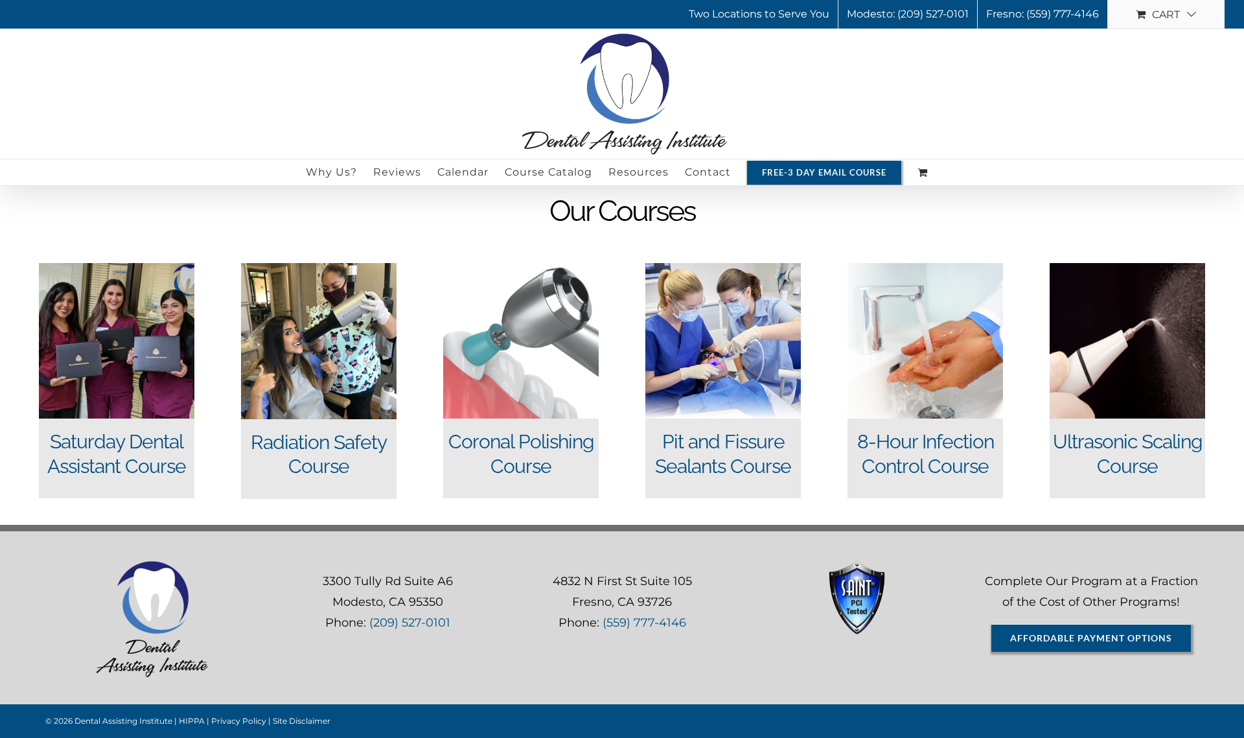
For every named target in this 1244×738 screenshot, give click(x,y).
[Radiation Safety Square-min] (319, 269)
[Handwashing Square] (925, 269)
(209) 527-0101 (409, 623)
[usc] (1127, 269)
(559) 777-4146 (644, 623)
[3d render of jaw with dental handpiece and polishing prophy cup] (521, 269)
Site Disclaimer (301, 721)
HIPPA (192, 721)
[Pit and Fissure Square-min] (723, 269)
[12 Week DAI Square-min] (116, 269)
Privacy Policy (238, 721)
